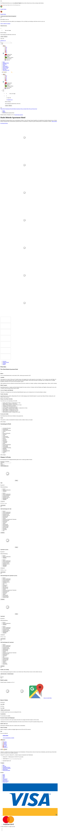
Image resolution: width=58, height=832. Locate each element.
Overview (4, 361)
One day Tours (5, 68)
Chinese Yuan (8, 54)
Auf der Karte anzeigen (18, 114)
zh (6, 52)
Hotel (4, 61)
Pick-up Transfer (6, 67)
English (5, 741)
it (6, 49)
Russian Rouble (8, 58)
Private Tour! (34, 108)
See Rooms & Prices (4, 123)
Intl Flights (14, 108)
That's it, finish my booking (5, 23)
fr (6, 48)
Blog (28, 108)
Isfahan (4, 111)
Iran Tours (4, 69)
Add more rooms (3, 673)
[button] (4, 553)
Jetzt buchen (3, 505)
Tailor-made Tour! (6, 70)
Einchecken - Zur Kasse (4, 461)
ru (6, 50)
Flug (11, 108)
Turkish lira (7, 59)
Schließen (2, 532)
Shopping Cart (3, 40)
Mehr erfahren (54, 121)
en (6, 47)
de (4, 74)
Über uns (30, 108)
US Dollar (7, 56)
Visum (4, 65)
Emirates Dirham (9, 57)
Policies (4, 364)
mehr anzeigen (3, 421)
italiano (5, 743)
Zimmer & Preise (6, 362)
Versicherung (5, 66)
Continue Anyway (10, 673)
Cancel (2, 36)
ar (6, 51)
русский (5, 744)
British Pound (8, 55)
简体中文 (5, 747)
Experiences (18, 108)
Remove (5, 36)
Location (4, 363)
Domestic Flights (6, 62)
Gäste (1, 463)
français (5, 742)
